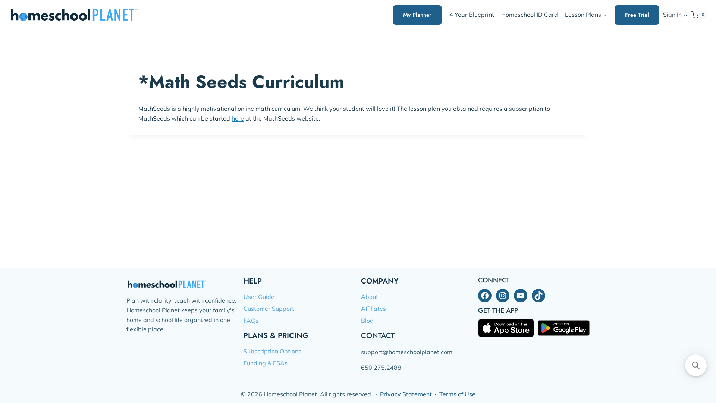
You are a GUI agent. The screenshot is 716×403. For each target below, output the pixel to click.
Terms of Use (457, 394)
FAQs (251, 320)
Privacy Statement (406, 394)
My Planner (417, 15)
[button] (685, 15)
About (369, 296)
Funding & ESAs (266, 363)
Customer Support (269, 308)
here (238, 118)
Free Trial (637, 15)
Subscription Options (272, 351)
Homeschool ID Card (529, 14)
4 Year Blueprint (471, 14)
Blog (367, 320)
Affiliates (373, 308)
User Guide (259, 296)
